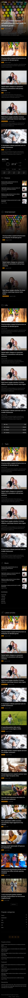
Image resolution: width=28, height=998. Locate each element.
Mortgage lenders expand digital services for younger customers (14, 751)
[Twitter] (18, 937)
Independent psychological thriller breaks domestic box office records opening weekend (13, 871)
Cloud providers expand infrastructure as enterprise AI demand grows (13, 23)
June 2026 (3, 598)
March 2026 (3, 603)
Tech (3, 28)
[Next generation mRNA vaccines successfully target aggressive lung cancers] (14, 812)
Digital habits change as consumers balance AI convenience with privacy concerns (12, 88)
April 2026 (3, 601)
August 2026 (3, 594)
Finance (3, 731)
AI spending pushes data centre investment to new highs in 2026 (11, 728)
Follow (24, 427)
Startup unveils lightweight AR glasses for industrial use (13, 847)
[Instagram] (13, 937)
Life (2, 92)
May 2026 (3, 599)
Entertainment (4, 121)
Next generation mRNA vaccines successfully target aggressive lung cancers (12, 822)
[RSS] (15, 937)
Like (25, 424)
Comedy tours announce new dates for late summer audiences (13, 798)
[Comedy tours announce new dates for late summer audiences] (14, 788)
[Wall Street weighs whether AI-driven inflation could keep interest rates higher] (14, 108)
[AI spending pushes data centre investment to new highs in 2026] (14, 718)
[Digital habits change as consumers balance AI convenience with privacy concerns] (14, 78)
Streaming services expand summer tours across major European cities (14, 775)
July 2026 (3, 596)
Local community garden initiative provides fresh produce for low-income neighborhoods (13, 896)
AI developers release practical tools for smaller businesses (13, 146)
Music (3, 778)
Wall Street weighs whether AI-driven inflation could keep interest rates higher (13, 118)
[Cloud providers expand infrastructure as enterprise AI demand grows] (14, 49)
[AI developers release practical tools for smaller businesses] (14, 136)
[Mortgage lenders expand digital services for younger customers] (14, 742)
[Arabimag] (4, 2)
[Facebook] (10, 937)
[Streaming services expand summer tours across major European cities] (14, 765)
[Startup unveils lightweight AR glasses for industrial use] (14, 837)
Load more (14, 904)
